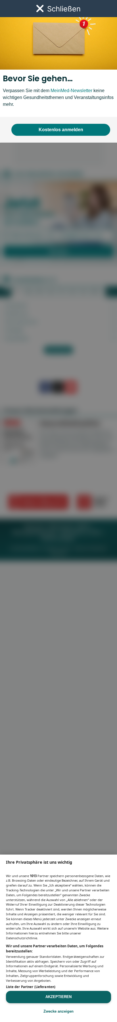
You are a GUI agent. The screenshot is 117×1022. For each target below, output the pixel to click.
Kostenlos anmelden (61, 129)
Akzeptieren (58, 997)
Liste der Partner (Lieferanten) (30, 987)
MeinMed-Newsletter (71, 90)
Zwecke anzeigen (58, 1011)
